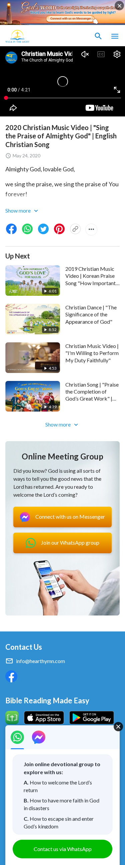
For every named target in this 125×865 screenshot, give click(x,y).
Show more (18, 210)
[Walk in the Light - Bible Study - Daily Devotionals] (17, 36)
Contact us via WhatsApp (63, 849)
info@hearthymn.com (40, 661)
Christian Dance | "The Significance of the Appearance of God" (91, 314)
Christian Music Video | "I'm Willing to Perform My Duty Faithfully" (92, 353)
